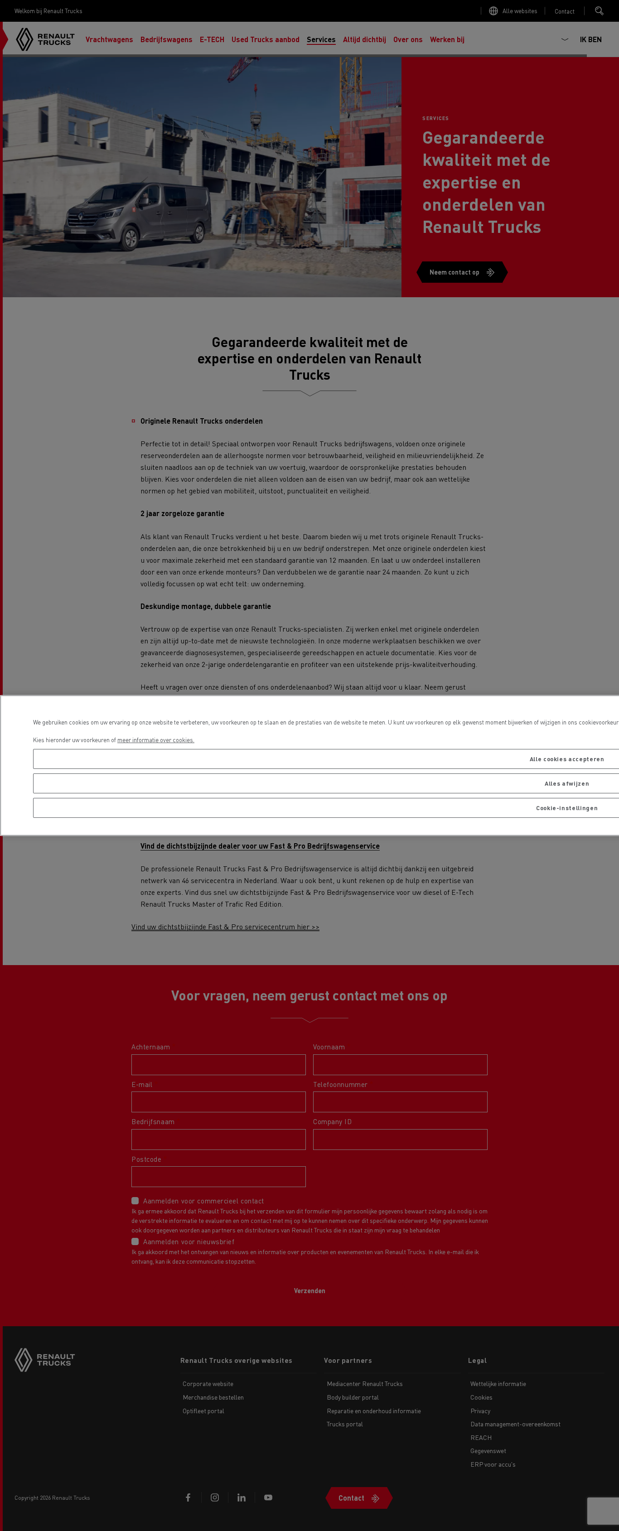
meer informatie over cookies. (155, 740)
